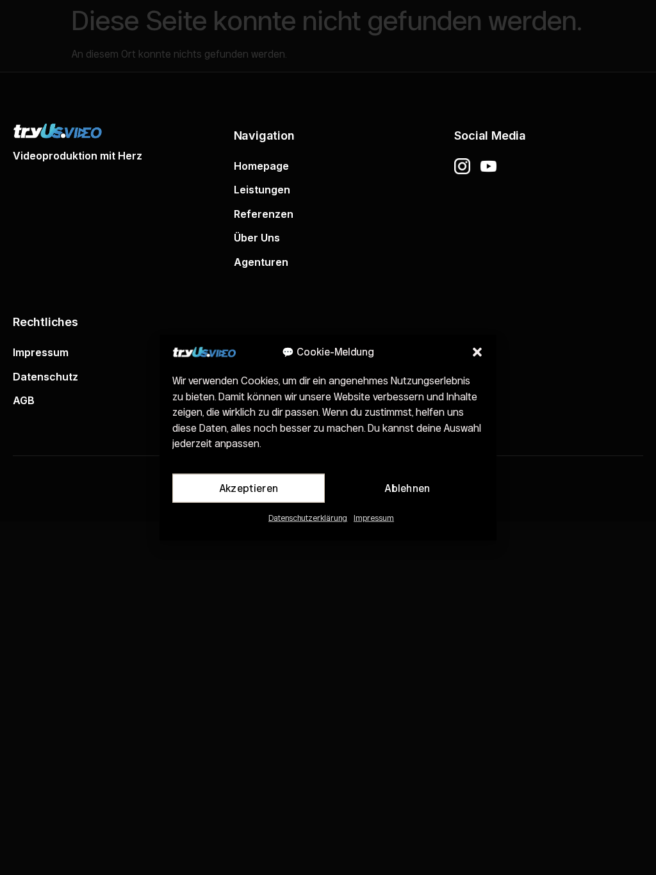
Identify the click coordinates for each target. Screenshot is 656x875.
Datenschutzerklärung (307, 517)
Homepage (261, 165)
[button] (477, 352)
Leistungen (262, 189)
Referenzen (263, 214)
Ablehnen (407, 487)
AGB (24, 400)
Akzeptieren (248, 487)
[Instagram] (462, 166)
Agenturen (261, 262)
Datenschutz (45, 376)
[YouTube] (488, 166)
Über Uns (257, 237)
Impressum (374, 517)
